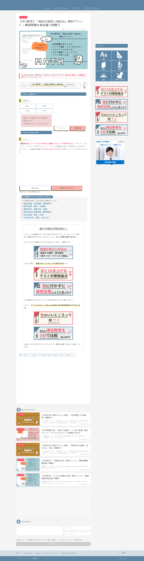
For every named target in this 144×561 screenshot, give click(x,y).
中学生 (63, 355)
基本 (27, 106)
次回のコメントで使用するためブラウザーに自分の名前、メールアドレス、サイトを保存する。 (50, 540)
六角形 (44, 111)
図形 (51, 355)
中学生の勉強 (23, 17)
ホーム (47, 8)
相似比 (56, 355)
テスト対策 (29, 355)
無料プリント (71, 355)
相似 (45, 355)
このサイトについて (60, 8)
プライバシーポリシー (92, 8)
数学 (22, 355)
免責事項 (35, 558)
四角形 (44, 106)
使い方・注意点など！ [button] (30, 94)
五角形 (27, 111)
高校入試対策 (38, 355)
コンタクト (76, 8)
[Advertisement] (70, 110)
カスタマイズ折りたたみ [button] (30, 132)
